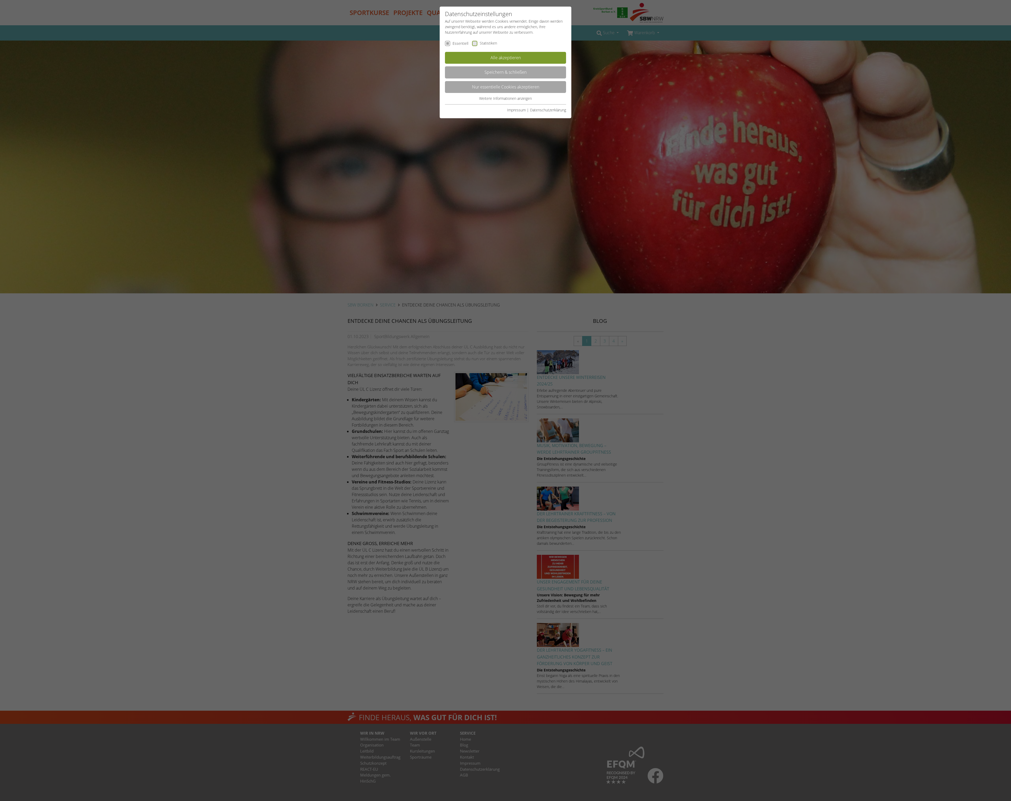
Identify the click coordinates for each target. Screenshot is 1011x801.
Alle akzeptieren (505, 58)
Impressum (516, 109)
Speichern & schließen (505, 72)
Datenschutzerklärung (548, 109)
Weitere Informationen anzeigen (505, 98)
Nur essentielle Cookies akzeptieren (505, 87)
